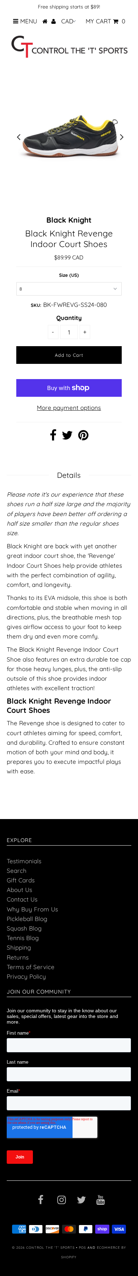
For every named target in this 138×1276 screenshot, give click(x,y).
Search (17, 870)
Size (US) (69, 275)
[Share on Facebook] (53, 437)
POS (82, 1247)
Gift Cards (21, 880)
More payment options (69, 407)
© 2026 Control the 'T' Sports (43, 1247)
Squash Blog (24, 928)
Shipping (19, 947)
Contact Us (22, 899)
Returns (18, 957)
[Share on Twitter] (67, 437)
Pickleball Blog (27, 918)
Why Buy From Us (32, 909)
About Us (19, 889)
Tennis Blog (23, 938)
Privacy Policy (26, 976)
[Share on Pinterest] (83, 437)
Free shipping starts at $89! (69, 7)
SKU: (36, 305)
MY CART (105, 21)
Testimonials (24, 861)
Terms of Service (30, 967)
